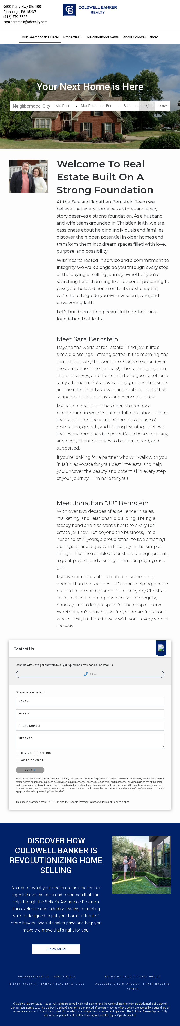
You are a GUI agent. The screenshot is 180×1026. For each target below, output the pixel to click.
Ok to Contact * (33, 760)
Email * (24, 713)
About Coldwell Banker (140, 37)
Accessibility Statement (118, 984)
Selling (45, 753)
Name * (24, 701)
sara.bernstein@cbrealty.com (25, 22)
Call (93, 674)
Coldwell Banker (34, 977)
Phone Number (30, 726)
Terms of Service (111, 802)
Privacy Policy (87, 802)
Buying (26, 753)
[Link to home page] (90, 10)
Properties (73, 39)
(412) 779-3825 (15, 17)
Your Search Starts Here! (40, 37)
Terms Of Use (117, 977)
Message (25, 738)
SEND (29, 770)
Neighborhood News (103, 37)
